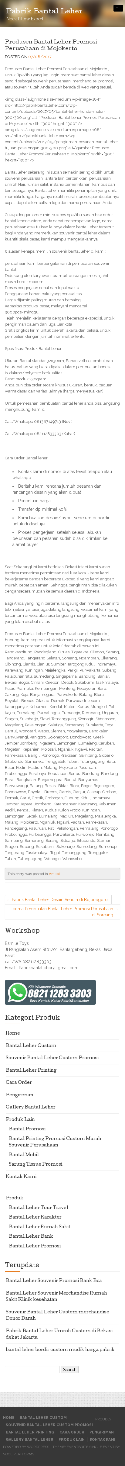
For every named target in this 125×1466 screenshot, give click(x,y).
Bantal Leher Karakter (35, 1217)
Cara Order (19, 1083)
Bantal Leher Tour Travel (38, 1208)
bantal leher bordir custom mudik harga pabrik (60, 1350)
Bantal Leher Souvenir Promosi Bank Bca (54, 1281)
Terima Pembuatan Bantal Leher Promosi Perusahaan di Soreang (62, 911)
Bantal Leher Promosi (35, 1246)
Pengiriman (19, 1095)
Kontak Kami (21, 1177)
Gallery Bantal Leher (31, 1107)
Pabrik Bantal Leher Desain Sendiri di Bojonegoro (60, 899)
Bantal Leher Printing (31, 1071)
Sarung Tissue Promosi (35, 1165)
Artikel (54, 874)
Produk (14, 1198)
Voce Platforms (18, 1454)
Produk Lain (20, 1120)
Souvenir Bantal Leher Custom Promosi (52, 1058)
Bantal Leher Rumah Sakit (39, 1227)
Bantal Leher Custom (31, 1046)
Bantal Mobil (24, 1155)
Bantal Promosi (27, 1129)
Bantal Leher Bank (31, 1237)
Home (13, 1034)
